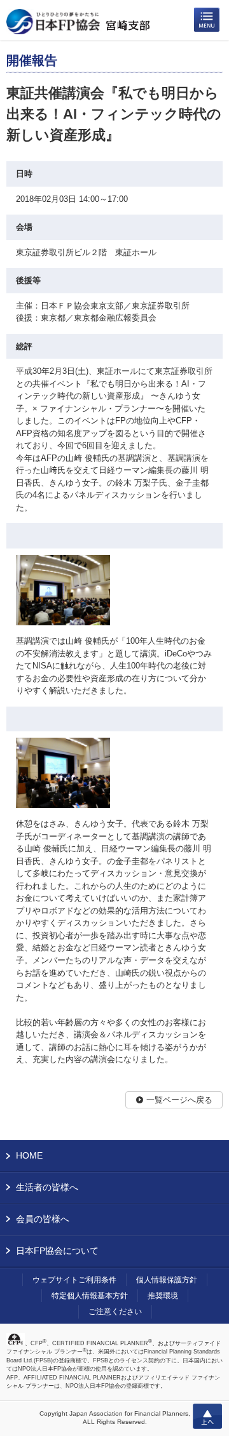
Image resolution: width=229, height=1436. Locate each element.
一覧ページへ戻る (179, 1100)
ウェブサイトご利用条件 (74, 1279)
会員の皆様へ (42, 1219)
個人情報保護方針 (166, 1279)
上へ (207, 1416)
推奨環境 (163, 1295)
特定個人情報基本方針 (90, 1295)
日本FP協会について (57, 1251)
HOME (29, 1155)
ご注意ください (115, 1311)
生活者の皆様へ (47, 1187)
